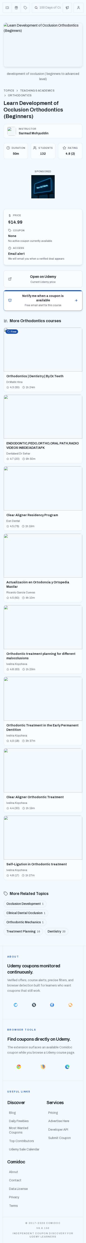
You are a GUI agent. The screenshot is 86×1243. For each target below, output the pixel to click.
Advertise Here (58, 1121)
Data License (18, 1189)
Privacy (14, 1197)
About (13, 1172)
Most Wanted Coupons (18, 1130)
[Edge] (67, 1067)
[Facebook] (52, 1005)
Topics (9, 90)
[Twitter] (34, 1005)
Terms (13, 1205)
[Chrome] (18, 1067)
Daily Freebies (19, 1121)
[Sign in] (78, 8)
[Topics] (25, 8)
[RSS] (70, 1005)
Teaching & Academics (37, 90)
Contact (15, 1180)
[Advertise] (67, 8)
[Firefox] (43, 1067)
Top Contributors (21, 1141)
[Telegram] (15, 1005)
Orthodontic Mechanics (25, 922)
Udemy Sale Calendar (24, 1149)
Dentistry (56, 931)
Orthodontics (20, 95)
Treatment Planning (23, 931)
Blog (12, 1112)
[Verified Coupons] (7, 8)
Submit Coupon (59, 1138)
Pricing (53, 1112)
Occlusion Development (25, 903)
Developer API (58, 1129)
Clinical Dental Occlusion (25, 913)
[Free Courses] (16, 8)
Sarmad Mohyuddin (34, 133)
